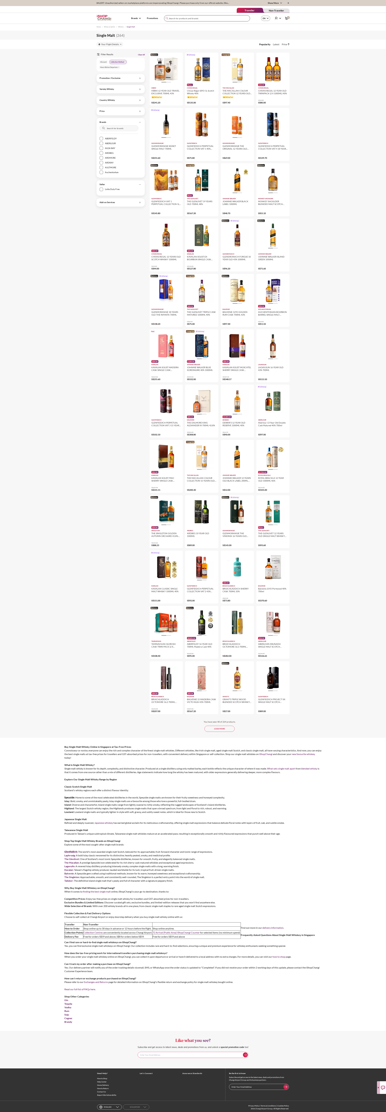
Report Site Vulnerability (106, 1095)
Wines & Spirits (109, 27)
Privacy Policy (253, 1106)
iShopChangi (265, 754)
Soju (66, 1014)
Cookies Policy (283, 1106)
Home (98, 27)
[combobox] (207, 18)
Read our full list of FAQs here (79, 989)
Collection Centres (93, 932)
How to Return (103, 1088)
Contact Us (101, 1092)
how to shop (278, 956)
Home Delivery (103, 1085)
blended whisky (309, 768)
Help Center (102, 1082)
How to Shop (102, 1078)
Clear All (141, 55)
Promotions (152, 18)
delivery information (272, 927)
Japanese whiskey (103, 822)
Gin (66, 1000)
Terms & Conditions (268, 1106)
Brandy (68, 1021)
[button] (121, 78)
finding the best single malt (97, 891)
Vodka (67, 1007)
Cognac (68, 1018)
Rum (66, 1010)
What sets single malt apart (281, 768)
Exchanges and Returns (96, 982)
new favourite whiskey (303, 754)
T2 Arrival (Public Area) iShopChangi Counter (176, 932)
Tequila (68, 1003)
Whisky (121, 27)
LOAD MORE (219, 729)
